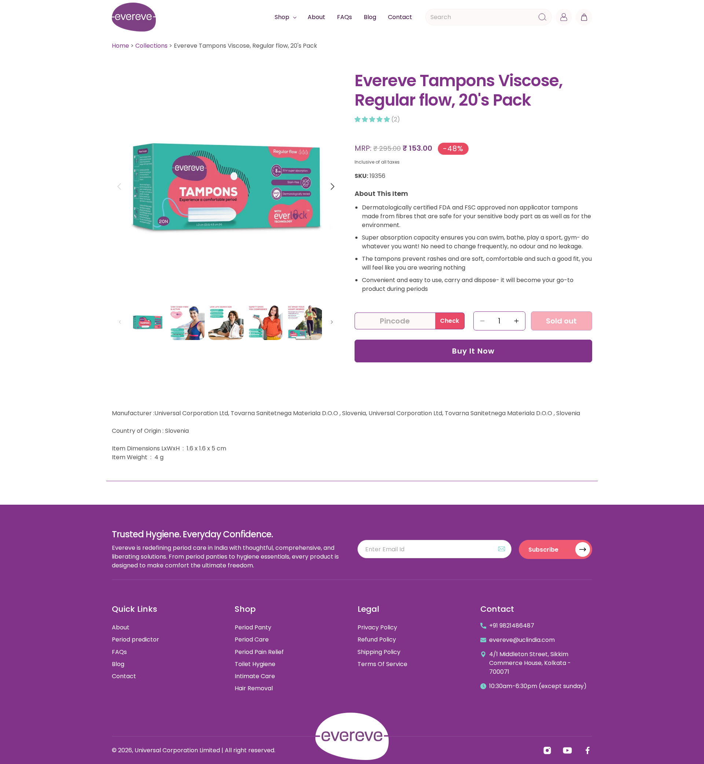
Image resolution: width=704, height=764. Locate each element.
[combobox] (488, 17)
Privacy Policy (377, 627)
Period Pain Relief (259, 652)
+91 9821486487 (511, 625)
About (120, 627)
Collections (151, 45)
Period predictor (135, 639)
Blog (118, 664)
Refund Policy (377, 639)
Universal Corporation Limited (177, 750)
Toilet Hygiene (255, 664)
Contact (124, 676)
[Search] (542, 17)
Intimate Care (255, 676)
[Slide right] (333, 186)
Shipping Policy (379, 652)
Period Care (252, 639)
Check (449, 321)
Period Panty (253, 627)
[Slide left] (119, 186)
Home (120, 45)
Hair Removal (254, 688)
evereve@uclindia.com (522, 640)
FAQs (119, 652)
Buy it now (473, 351)
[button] (285, 17)
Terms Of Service (382, 664)
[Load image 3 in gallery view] (226, 322)
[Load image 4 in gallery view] (265, 322)
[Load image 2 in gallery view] (187, 322)
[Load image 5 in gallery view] (304, 322)
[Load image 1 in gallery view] (147, 322)
